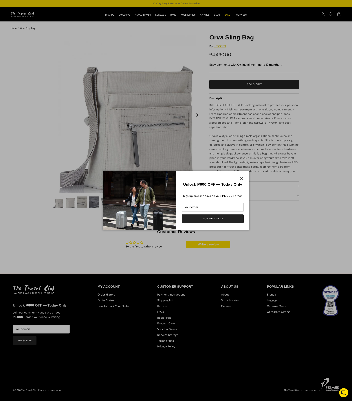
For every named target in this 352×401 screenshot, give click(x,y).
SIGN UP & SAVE (212, 218)
